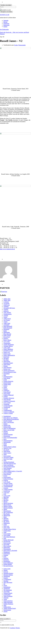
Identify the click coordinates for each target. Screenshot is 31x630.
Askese (5, 321)
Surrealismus (6, 587)
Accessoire (6, 303)
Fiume (5, 387)
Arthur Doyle (7, 318)
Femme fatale (7, 384)
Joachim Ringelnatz (8, 462)
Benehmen (6, 329)
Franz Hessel (7, 392)
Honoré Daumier (8, 434)
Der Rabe (6, 360)
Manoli (5, 501)
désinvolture (6, 361)
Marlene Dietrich (8, 508)
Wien (4, 605)
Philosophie (6, 547)
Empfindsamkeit (7, 376)
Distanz (5, 366)
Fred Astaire (6, 393)
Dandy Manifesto (8, 349)
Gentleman (6, 404)
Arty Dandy (6, 320)
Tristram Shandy (7, 593)
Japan (5, 454)
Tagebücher (6, 588)
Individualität (7, 442)
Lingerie (5, 488)
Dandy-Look (7, 353)
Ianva (4, 439)
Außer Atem (6, 323)
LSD (4, 494)
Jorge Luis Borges (8, 465)
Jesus (4, 460)
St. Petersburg (7, 579)
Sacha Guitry (7, 568)
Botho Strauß (7, 335)
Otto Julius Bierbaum (9, 537)
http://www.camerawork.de (7, 249)
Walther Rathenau (8, 604)
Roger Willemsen (8, 562)
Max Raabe (6, 514)
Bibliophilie (6, 332)
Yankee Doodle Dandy (9, 608)
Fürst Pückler (7, 399)
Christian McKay (8, 346)
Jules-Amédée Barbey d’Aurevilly (12, 471)
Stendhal (5, 581)
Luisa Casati (6, 495)
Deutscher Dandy (8, 363)
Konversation (7, 477)
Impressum (6, 25)
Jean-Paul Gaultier (8, 457)
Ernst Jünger (6, 378)
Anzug (5, 317)
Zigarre (5, 611)
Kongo (5, 475)
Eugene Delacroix (8, 381)
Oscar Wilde (6, 535)
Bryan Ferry (6, 337)
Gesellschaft (6, 407)
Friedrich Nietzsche (8, 398)
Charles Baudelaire (8, 344)
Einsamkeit (6, 373)
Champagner (6, 343)
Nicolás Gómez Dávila (9, 529)
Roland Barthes (7, 564)
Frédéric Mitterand (8, 395)
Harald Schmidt (7, 420)
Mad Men (6, 497)
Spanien (5, 578)
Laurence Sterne (7, 483)
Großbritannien (7, 410)
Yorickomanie (7, 610)
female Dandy (7, 382)
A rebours (6, 302)
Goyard (5, 408)
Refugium (6, 559)
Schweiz (5, 571)
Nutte (4, 532)
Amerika (5, 309)
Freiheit (5, 396)
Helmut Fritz (6, 425)
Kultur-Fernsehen (8, 479)
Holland (5, 433)
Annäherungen (7, 314)
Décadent (6, 358)
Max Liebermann (8, 512)
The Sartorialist (7, 590)
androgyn (6, 311)
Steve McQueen (7, 582)
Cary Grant (6, 341)
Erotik (16, 45)
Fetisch (5, 386)
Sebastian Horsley (8, 573)
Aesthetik (6, 306)
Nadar (5, 524)
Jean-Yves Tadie (7, 459)
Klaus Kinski (7, 474)
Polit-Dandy (6, 553)
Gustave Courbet (8, 413)
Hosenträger (6, 436)
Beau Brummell (7, 326)
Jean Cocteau (7, 456)
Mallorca (5, 498)
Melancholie (6, 515)
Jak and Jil (6, 450)
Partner (5, 26)
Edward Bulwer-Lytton (9, 372)
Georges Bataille (7, 405)
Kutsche (5, 480)
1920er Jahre (6, 299)
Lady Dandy (6, 482)
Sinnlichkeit (6, 576)
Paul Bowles (6, 541)
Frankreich (6, 390)
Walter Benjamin (8, 602)
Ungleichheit (6, 594)
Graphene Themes (15, 628)
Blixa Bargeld (7, 334)
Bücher (5, 22)
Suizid (5, 585)
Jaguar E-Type (7, 448)
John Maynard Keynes (9, 463)
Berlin (5, 331)
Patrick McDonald (8, 540)
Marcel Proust (7, 504)
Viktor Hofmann (7, 596)
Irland (5, 443)
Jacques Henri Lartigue (9, 446)
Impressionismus (7, 440)
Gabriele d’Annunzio (9, 401)
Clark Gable (6, 347)
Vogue (5, 599)
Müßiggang (6, 523)
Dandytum (6, 23)
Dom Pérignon (7, 367)
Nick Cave (6, 526)
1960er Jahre (6, 300)
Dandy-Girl (6, 352)
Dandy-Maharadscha (9, 355)
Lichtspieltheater (7, 486)
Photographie (22, 45)
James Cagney (7, 453)
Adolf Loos (6, 305)
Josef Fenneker (7, 468)
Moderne (5, 518)
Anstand (5, 315)
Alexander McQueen (9, 308)
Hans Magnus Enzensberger (11, 419)
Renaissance (6, 561)
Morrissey (6, 520)
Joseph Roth (6, 469)
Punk (4, 556)
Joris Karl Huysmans (9, 466)
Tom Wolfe (6, 591)
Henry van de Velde (8, 430)
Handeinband (7, 416)
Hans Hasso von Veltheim (10, 417)
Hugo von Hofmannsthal (10, 437)
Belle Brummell (7, 328)
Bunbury (5, 338)
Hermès (5, 431)
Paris (4, 538)
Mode (5, 517)
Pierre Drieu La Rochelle (10, 550)
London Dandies (8, 489)
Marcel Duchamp (8, 503)
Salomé (5, 570)
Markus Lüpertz (7, 506)
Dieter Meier (6, 364)
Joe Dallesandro (4, 29)
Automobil (6, 324)
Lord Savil (6, 492)
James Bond (6, 451)
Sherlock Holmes (8, 575)
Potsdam (5, 555)
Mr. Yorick (6, 521)
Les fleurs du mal (8, 485)
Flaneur (5, 389)
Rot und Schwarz (8, 566)
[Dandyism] (3, 291)
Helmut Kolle (7, 427)
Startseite (5, 20)
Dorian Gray (6, 369)
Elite (4, 375)
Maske (5, 509)
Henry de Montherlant (9, 428)
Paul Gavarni (7, 543)
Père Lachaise (7, 546)
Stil (4, 584)
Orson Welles (7, 533)
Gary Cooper (7, 402)
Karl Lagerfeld (7, 472)
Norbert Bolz (7, 530)
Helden (5, 424)
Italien (5, 445)
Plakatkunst (6, 552)
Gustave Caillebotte (8, 412)
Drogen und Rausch (8, 370)
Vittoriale (5, 597)
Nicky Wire (6, 527)
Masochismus (7, 511)
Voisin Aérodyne (8, 600)
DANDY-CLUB (4, 14)
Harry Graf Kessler (8, 422)
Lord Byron (6, 491)
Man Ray (6, 500)
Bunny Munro (7, 340)
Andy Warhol (7, 312)
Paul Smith (6, 544)
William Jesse (7, 607)
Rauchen (5, 558)
